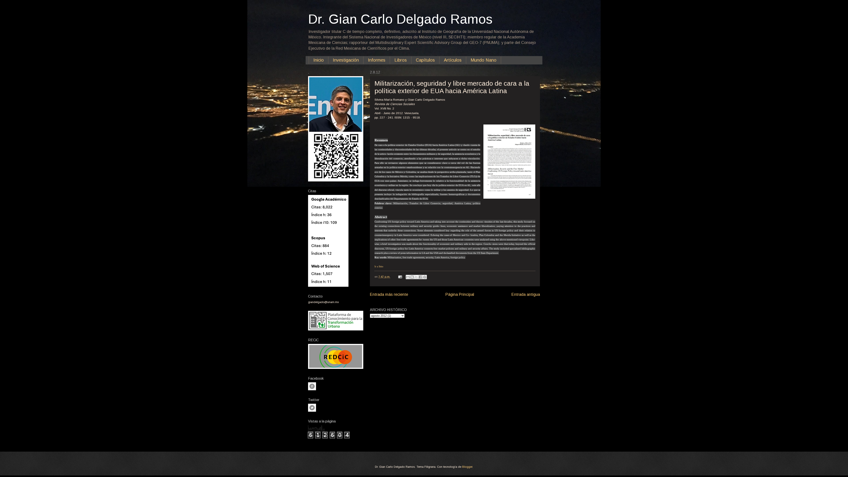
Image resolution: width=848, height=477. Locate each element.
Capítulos (425, 60)
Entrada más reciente (389, 294)
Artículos (453, 60)
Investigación (346, 60)
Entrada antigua (525, 294)
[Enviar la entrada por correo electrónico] (400, 276)
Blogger (467, 466)
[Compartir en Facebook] (420, 277)
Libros (400, 60)
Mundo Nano (483, 60)
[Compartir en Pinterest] (424, 277)
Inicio (318, 60)
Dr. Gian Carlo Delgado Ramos (400, 19)
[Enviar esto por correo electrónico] (408, 277)
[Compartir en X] (416, 277)
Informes (376, 60)
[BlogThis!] (412, 277)
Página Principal (459, 294)
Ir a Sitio (379, 266)
